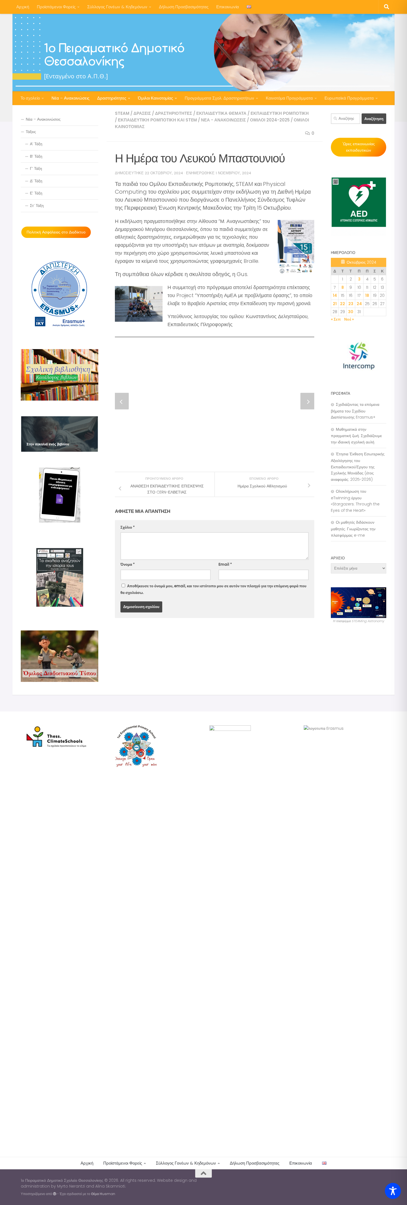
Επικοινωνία (227, 7)
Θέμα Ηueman (103, 1193)
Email (225, 564)
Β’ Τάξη (36, 156)
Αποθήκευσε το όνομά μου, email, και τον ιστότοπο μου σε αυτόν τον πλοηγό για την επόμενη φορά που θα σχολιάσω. (213, 589)
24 (359, 304)
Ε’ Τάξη (36, 193)
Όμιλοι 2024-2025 (270, 120)
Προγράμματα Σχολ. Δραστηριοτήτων (219, 98)
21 (335, 304)
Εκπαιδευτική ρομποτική (280, 113)
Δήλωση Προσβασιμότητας (183, 7)
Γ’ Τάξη (36, 168)
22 (342, 304)
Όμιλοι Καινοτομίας (155, 98)
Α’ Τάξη (36, 144)
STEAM (122, 113)
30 (350, 312)
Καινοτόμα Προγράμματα (289, 98)
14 (335, 295)
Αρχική (22, 7)
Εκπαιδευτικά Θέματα (221, 113)
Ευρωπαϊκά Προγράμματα (349, 98)
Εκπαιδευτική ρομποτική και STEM (157, 120)
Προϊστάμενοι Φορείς (56, 7)
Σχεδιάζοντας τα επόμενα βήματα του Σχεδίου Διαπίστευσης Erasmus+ (355, 411)
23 (350, 304)
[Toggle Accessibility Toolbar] (392, 1190)
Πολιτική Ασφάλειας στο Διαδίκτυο (56, 232)
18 (367, 295)
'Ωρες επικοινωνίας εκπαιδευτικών (358, 147)
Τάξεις (31, 131)
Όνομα (127, 564)
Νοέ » (349, 319)
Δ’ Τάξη (36, 181)
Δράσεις (142, 113)
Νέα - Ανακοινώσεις (223, 120)
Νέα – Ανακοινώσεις (70, 98)
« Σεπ (336, 319)
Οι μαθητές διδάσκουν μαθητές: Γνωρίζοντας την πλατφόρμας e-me (353, 529)
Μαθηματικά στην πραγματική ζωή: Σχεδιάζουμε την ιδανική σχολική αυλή (356, 436)
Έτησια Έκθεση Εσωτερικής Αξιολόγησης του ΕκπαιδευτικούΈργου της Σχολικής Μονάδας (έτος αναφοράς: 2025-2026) (358, 466)
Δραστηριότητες (111, 98)
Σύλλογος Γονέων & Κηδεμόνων (117, 7)
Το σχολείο (30, 98)
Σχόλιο (127, 527)
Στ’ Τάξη (37, 205)
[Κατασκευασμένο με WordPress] (54, 1194)
